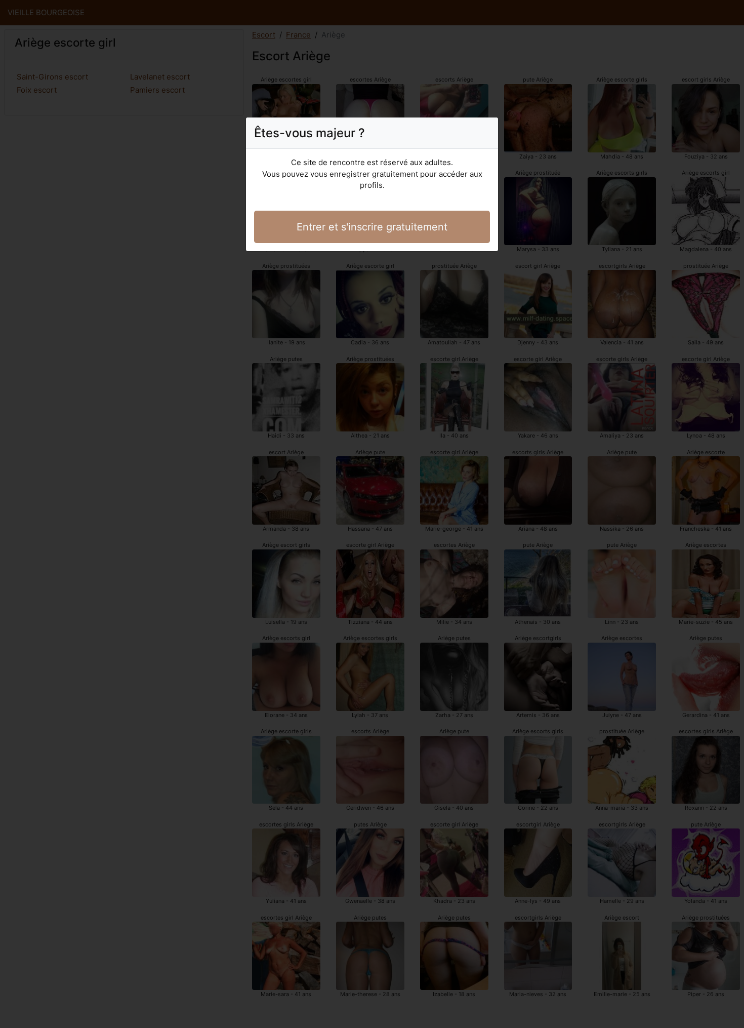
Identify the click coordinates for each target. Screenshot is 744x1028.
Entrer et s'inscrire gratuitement (372, 227)
